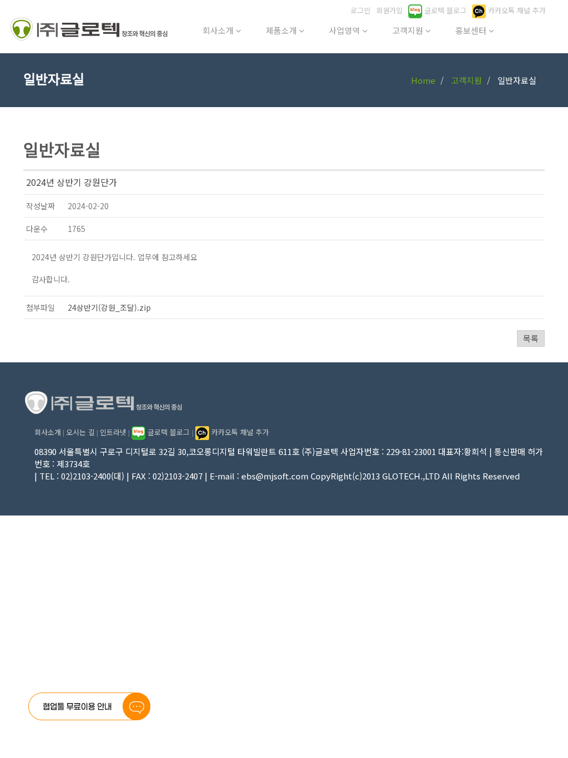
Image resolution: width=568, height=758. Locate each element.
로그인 (361, 10)
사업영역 (345, 30)
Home (423, 80)
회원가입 (389, 10)
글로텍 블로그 (444, 10)
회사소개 (219, 30)
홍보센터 (472, 30)
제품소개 (282, 30)
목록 (531, 338)
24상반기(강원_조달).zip (109, 307)
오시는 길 (80, 432)
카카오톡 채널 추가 (516, 10)
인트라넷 (113, 432)
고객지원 (408, 30)
